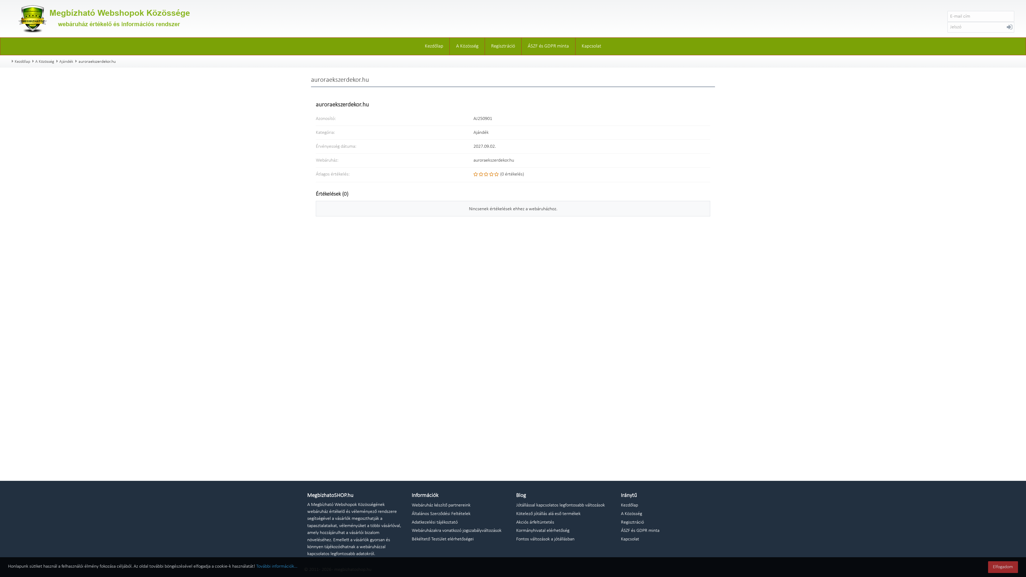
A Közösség (467, 46)
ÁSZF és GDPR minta (548, 46)
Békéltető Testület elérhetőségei (443, 539)
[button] (1009, 28)
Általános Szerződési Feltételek (441, 514)
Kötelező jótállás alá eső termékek (548, 514)
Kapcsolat (591, 46)
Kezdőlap (434, 46)
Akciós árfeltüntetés (535, 522)
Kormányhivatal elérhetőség (542, 530)
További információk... (276, 566)
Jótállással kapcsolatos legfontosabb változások (560, 505)
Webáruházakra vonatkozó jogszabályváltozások (457, 530)
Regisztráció (503, 46)
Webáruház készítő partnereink (441, 505)
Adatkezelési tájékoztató (435, 522)
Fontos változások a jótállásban (545, 539)
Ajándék (66, 62)
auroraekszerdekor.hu (493, 160)
